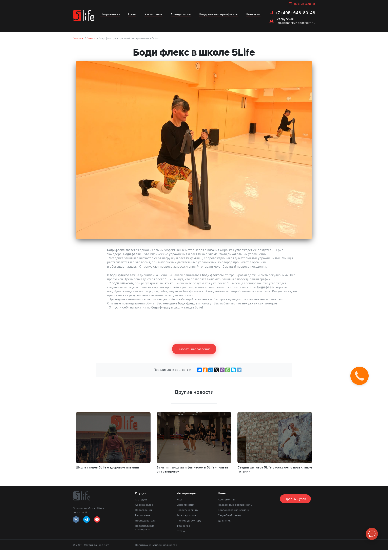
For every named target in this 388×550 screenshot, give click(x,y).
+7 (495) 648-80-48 (295, 12)
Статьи (181, 531)
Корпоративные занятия (234, 510)
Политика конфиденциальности (156, 545)
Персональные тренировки (144, 527)
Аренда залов (181, 14)
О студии (141, 499)
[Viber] (222, 370)
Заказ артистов (186, 515)
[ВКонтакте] (199, 370)
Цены (132, 14)
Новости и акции (187, 510)
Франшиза (183, 526)
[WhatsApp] (227, 370)
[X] (216, 370)
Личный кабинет (304, 4)
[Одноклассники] (205, 370)
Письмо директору (188, 520)
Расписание (153, 14)
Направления (110, 14)
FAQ (179, 499)
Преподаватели (145, 520)
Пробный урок (295, 499)
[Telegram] (239, 370)
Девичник (224, 520)
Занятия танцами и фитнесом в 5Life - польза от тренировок (192, 469)
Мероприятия (185, 505)
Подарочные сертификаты (218, 14)
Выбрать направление (194, 349)
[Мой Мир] (210, 370)
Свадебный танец (229, 515)
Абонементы (226, 499)
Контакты (253, 14)
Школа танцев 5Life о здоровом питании (107, 467)
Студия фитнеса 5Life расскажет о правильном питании (274, 469)
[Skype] (233, 370)
